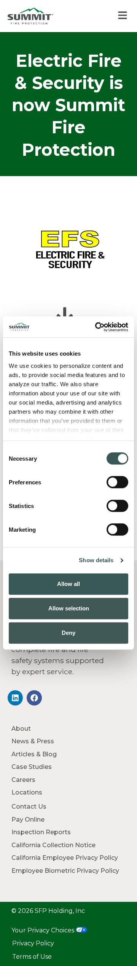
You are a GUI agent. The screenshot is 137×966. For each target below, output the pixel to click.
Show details (96, 560)
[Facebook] (34, 697)
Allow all (68, 584)
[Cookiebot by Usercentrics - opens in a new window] (96, 327)
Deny (68, 632)
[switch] (117, 482)
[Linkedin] (15, 697)
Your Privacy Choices (43, 930)
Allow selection (68, 608)
